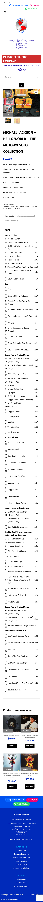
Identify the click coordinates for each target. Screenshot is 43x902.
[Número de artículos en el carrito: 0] (5, 12)
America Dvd (21, 814)
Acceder (7, 3)
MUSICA (32, 206)
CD (16, 206)
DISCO (19, 206)
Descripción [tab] (9, 216)
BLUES (12, 206)
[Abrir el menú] (21, 85)
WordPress (14, 899)
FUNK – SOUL (25, 206)
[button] (36, 92)
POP (35, 206)
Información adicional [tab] (26, 216)
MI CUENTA (21, 876)
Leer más (12, 746)
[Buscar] (38, 77)
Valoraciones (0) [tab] (11, 221)
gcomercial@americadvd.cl (24, 839)
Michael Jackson (14, 209)
